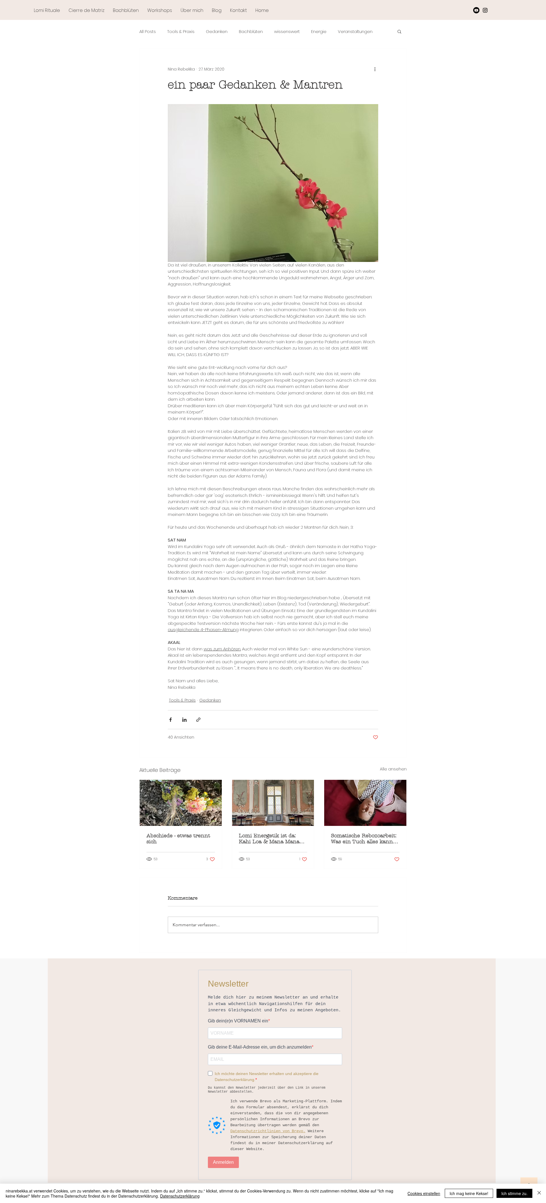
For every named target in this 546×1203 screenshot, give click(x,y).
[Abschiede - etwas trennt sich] (181, 803)
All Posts (147, 31)
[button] (399, 31)
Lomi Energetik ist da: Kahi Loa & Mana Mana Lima (269, 839)
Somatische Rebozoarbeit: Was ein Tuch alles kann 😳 (363, 839)
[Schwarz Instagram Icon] (485, 10)
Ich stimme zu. (514, 1193)
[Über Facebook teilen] (170, 719)
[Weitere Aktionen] (374, 69)
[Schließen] (539, 1193)
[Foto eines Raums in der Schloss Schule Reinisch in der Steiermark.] (273, 803)
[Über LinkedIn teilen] (184, 719)
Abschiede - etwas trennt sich (178, 839)
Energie (318, 31)
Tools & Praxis (181, 31)
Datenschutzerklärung (180, 1196)
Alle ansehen (393, 769)
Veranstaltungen (355, 31)
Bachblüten (251, 31)
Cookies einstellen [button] (424, 1193)
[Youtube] (476, 10)
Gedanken (217, 31)
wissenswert (287, 31)
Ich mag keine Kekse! (469, 1193)
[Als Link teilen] (198, 719)
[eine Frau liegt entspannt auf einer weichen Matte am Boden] (365, 803)
